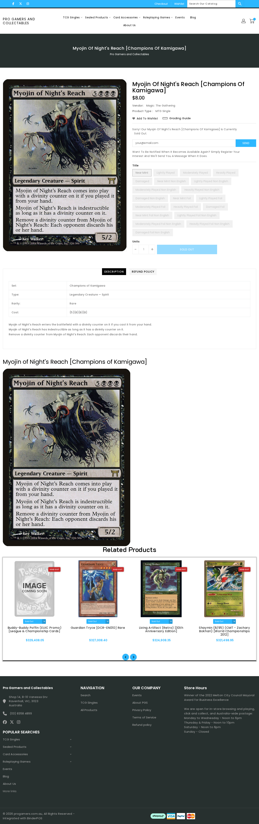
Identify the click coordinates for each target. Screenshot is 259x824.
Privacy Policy (141, 710)
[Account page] (244, 21)
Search (86, 695)
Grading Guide (180, 118)
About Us (9, 784)
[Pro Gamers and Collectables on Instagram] (28, 4)
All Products (89, 710)
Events (7, 769)
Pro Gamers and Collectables (19, 21)
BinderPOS (34, 818)
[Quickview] (13, 641)
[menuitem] (71, 17)
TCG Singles (11, 739)
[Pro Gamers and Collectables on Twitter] (20, 4)
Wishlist (179, 4)
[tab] (114, 271)
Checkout (161, 4)
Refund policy (141, 725)
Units (136, 241)
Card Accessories (15, 754)
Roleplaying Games (17, 762)
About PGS (140, 703)
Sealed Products (15, 747)
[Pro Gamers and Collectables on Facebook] (13, 4)
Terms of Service (144, 717)
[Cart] (252, 21)
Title (135, 165)
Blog (6, 776)
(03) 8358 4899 (21, 713)
